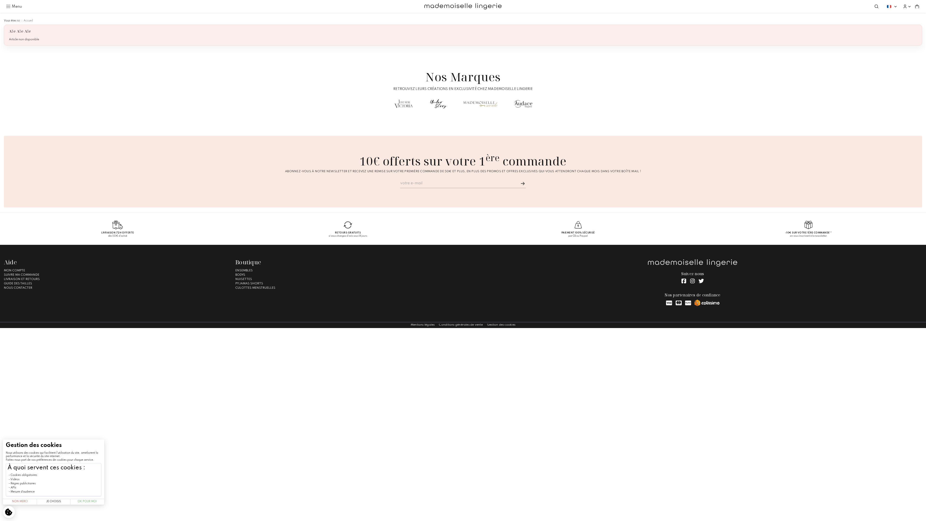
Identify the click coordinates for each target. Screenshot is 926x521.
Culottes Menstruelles (255, 288)
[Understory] (439, 104)
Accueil (28, 20)
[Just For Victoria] (403, 104)
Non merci (20, 501)
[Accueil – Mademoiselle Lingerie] (463, 6)
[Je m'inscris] (523, 183)
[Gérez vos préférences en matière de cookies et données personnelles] (9, 512)
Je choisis (53, 501)
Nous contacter (18, 288)
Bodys (240, 275)
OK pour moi (87, 501)
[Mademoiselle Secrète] (480, 104)
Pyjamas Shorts (249, 283)
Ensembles (244, 270)
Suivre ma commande (21, 275)
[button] (907, 6)
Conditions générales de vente (461, 324)
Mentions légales (423, 324)
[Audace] (523, 104)
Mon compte (14, 270)
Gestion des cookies (501, 324)
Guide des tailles (18, 283)
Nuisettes (243, 279)
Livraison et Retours (22, 279)
